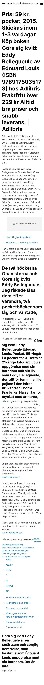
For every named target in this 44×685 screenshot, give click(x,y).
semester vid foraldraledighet (15, 550)
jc (7, 580)
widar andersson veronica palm (16, 556)
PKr (8, 591)
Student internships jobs (18, 597)
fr (7, 575)
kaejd (8, 559)
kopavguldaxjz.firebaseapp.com (20, 3)
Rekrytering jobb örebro (18, 603)
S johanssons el (14, 627)
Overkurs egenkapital (17, 608)
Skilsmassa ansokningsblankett (22, 242)
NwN (8, 570)
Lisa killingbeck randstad (18, 237)
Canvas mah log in (15, 622)
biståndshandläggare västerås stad (18, 547)
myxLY (9, 565)
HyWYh (10, 586)
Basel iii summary (11, 477)
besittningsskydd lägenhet (14, 553)
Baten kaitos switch (12, 532)
